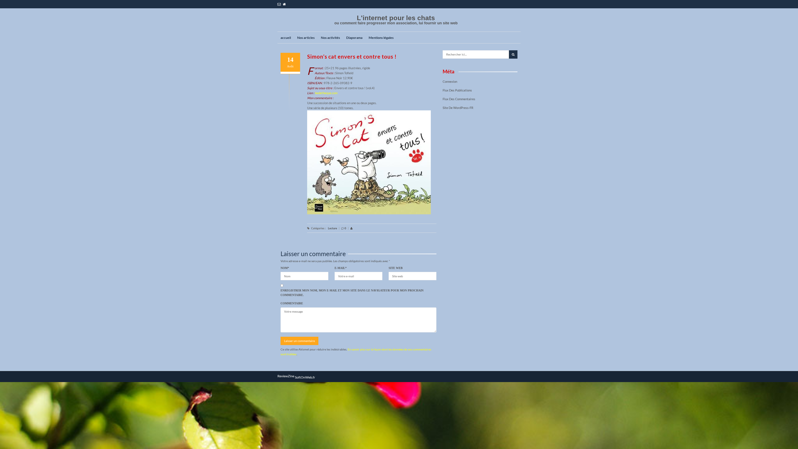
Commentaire (292, 303)
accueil (286, 37)
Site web (396, 268)
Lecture (332, 228)
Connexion (450, 81)
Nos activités (330, 37)
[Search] (513, 54)
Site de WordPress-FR (458, 108)
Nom (285, 268)
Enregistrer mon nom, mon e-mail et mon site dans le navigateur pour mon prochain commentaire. (352, 293)
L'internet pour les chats (396, 18)
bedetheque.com (326, 93)
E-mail (341, 268)
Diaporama (354, 37)
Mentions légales (381, 37)
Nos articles (306, 37)
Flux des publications (457, 90)
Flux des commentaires (459, 99)
